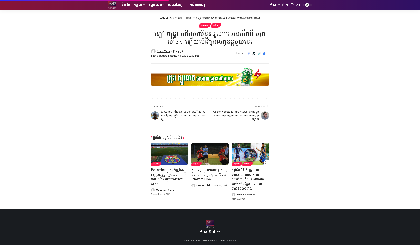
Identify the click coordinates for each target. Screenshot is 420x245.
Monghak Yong (165, 190)
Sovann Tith (203, 185)
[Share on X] (254, 53)
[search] (292, 5)
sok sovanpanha (246, 195)
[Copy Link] (259, 53)
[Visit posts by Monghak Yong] (153, 190)
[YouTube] (275, 5)
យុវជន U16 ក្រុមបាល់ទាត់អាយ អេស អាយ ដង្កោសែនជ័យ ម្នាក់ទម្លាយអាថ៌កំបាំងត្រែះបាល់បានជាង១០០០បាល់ (248, 179)
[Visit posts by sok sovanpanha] (233, 195)
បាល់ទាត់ (247, 164)
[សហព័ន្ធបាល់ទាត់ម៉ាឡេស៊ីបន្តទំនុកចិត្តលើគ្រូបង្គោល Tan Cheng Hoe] (210, 154)
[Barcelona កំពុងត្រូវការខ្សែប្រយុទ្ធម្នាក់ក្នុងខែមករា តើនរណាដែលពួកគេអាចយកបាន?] (169, 154)
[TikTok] (283, 5)
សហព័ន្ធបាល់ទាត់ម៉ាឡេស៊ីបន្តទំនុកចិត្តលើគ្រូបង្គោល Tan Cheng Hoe (209, 175)
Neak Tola (163, 51)
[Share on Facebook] (248, 53)
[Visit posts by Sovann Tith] (193, 185)
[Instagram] (279, 5)
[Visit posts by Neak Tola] (153, 51)
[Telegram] (287, 5)
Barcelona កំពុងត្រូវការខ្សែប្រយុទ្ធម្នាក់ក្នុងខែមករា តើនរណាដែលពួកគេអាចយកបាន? (168, 177)
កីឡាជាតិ (204, 25)
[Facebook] (271, 5)
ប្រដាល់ (216, 25)
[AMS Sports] (112, 5)
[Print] (264, 53)
